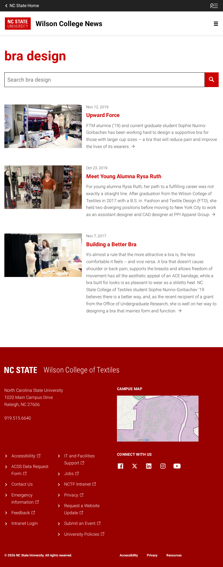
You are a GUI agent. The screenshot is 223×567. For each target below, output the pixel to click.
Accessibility (129, 555)
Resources (174, 555)
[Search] (212, 79)
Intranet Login (24, 523)
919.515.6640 (17, 418)
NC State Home (24, 5)
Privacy (152, 555)
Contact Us (22, 484)
